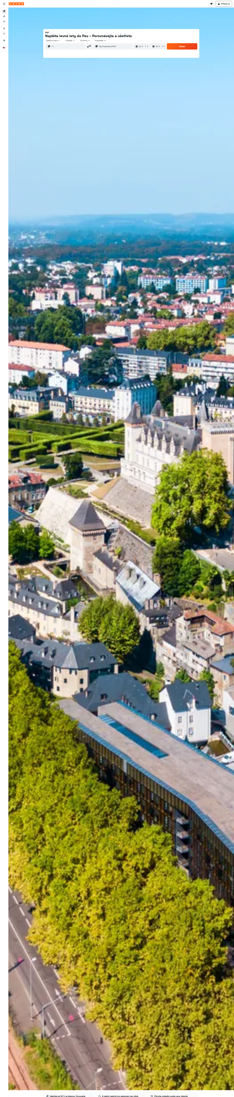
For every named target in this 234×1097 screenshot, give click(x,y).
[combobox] (53, 40)
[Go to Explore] (4, 28)
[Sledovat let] (4, 33)
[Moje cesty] (4, 40)
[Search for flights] (4, 11)
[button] (4, 3)
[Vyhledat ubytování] (4, 16)
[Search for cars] (4, 21)
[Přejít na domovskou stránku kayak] (16, 3)
